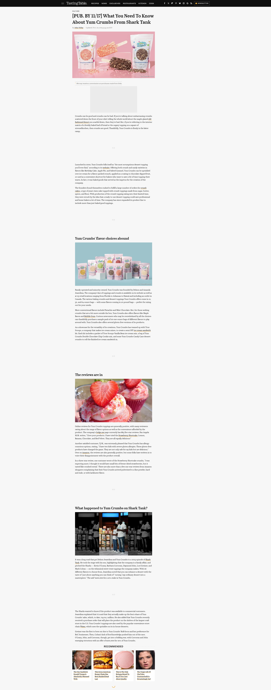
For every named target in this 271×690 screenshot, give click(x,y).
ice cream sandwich (142, 330)
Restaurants (129, 3)
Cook (151, 3)
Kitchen (142, 3)
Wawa (82, 626)
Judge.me (100, 432)
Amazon (85, 452)
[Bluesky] (180, 3)
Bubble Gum (89, 316)
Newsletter (203, 3)
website (106, 167)
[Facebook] (165, 3)
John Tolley (79, 27)
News (104, 3)
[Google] (187, 3)
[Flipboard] (172, 3)
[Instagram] (184, 3)
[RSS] (191, 3)
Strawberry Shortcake (127, 435)
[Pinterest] (176, 3)
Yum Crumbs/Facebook (147, 76)
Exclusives (115, 3)
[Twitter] (168, 3)
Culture (76, 11)
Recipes (95, 3)
